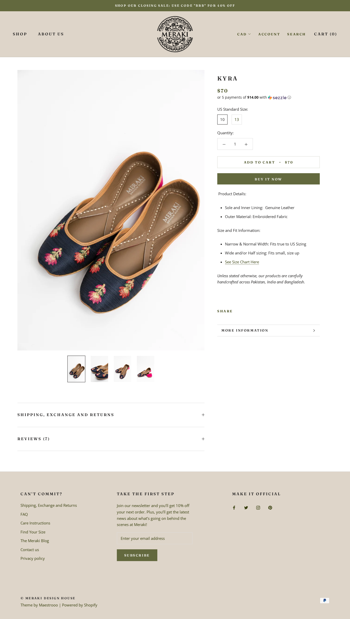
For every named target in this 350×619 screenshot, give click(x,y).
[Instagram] (258, 507)
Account (269, 34)
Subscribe (137, 555)
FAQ (24, 514)
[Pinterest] (251, 310)
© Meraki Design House (47, 598)
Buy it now (268, 179)
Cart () (325, 34)
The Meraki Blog (34, 540)
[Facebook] (237, 310)
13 (236, 119)
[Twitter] (244, 310)
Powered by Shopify (79, 604)
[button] (268, 97)
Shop (20, 34)
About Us (51, 34)
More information (245, 330)
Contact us (29, 549)
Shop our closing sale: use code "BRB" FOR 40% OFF (175, 5)
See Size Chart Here (242, 261)
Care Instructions (35, 522)
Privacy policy (32, 558)
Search (296, 34)
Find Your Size (32, 531)
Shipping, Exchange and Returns (65, 414)
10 (222, 119)
